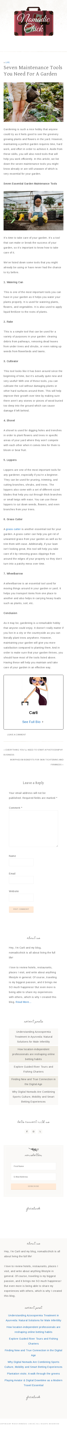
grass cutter (13, 529)
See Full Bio (31, 722)
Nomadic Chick (33, 21)
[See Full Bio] (43, 722)
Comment (15, 807)
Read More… (23, 1002)
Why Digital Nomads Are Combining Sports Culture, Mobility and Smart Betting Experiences (33, 1096)
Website (14, 891)
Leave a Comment (16, 735)
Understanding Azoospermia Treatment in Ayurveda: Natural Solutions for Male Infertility (34, 1036)
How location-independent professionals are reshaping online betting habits (33, 1054)
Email (12, 873)
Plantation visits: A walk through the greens (33, 1373)
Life (8, 62)
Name (12, 856)
